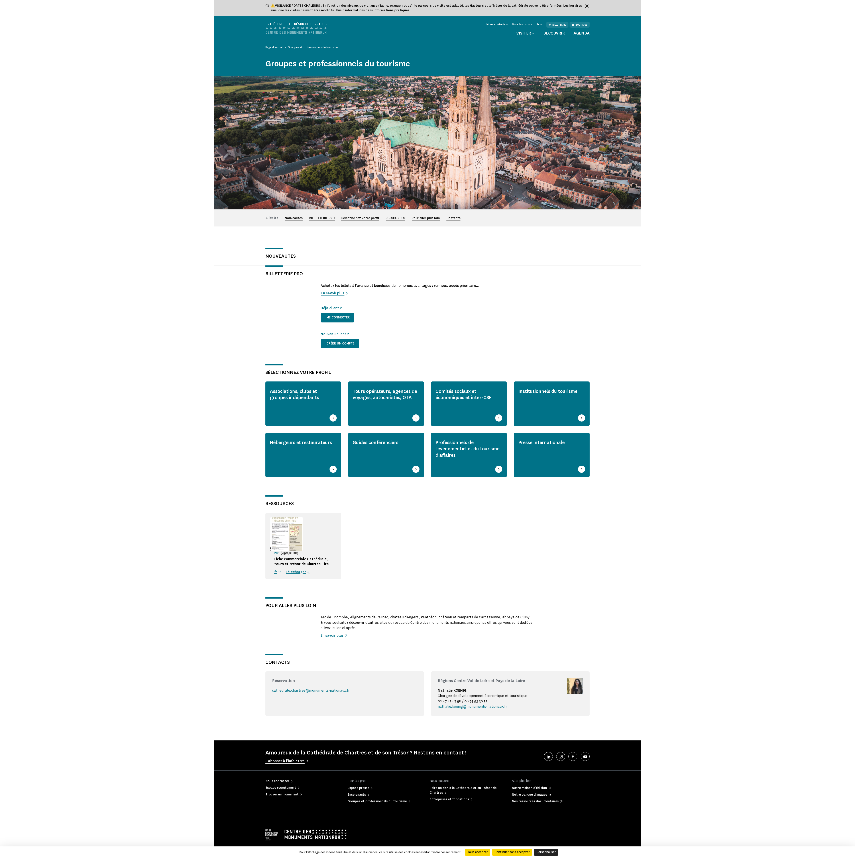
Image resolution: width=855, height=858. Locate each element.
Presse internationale (541, 442)
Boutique (581, 24)
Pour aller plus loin (426, 218)
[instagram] (560, 756)
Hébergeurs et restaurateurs (301, 442)
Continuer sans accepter (512, 852)
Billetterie (559, 24)
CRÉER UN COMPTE (340, 343)
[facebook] (572, 756)
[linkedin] (548, 756)
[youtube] (585, 756)
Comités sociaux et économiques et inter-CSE (464, 394)
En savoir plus (332, 293)
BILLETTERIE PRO (322, 218)
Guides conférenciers (375, 442)
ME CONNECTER (338, 317)
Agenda (582, 33)
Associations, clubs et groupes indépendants (294, 394)
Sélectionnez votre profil (360, 218)
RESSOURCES (395, 218)
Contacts (453, 218)
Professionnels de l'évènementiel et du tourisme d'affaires (467, 448)
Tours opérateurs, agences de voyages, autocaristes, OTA (385, 394)
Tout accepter (477, 852)
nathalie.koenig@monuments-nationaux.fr (472, 706)
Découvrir (554, 33)
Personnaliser (546, 852)
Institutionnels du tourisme (547, 391)
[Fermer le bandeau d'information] (587, 6)
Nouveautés (294, 218)
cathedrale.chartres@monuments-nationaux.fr (311, 690)
